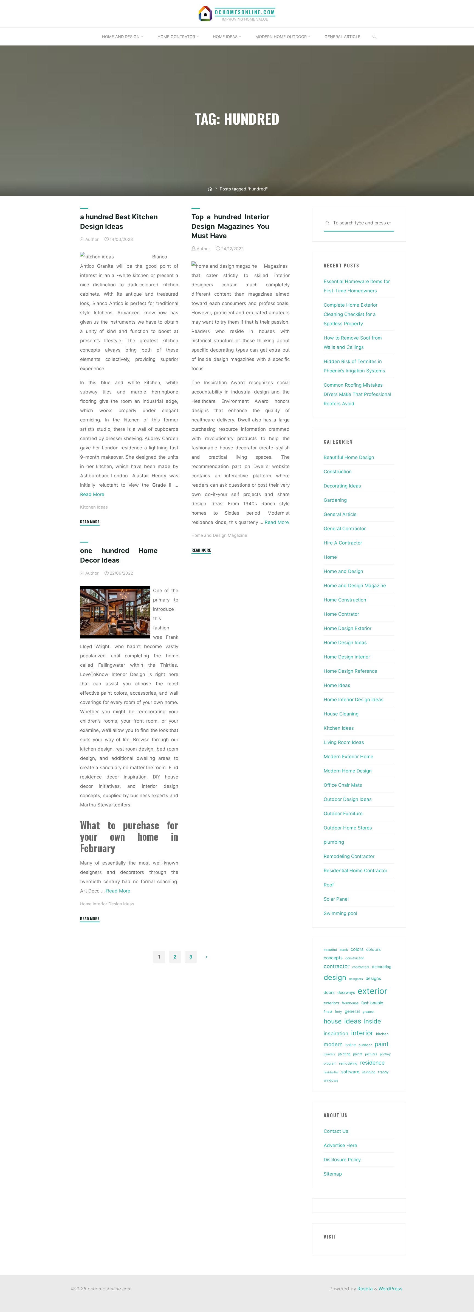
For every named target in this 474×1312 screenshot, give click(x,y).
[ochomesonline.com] (205, 13)
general (352, 1011)
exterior (372, 991)
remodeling (348, 1063)
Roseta (364, 1288)
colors (357, 949)
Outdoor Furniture (343, 813)
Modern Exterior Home (348, 756)
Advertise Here (340, 1145)
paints (357, 1054)
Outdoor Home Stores (348, 828)
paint (382, 1044)
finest (328, 1012)
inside (372, 1021)
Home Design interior (347, 657)
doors (329, 992)
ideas (352, 1021)
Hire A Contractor (343, 543)
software (350, 1071)
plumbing (334, 842)
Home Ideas (337, 685)
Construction (338, 471)
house (333, 1021)
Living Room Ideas (344, 742)
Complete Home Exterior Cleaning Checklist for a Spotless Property (350, 314)
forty (338, 1012)
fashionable (372, 1002)
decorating (381, 967)
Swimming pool (340, 913)
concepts (333, 957)
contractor (336, 966)
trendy (383, 1072)
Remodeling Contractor (349, 856)
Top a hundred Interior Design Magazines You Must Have (230, 226)
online (350, 1044)
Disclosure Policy (342, 1159)
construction (355, 958)
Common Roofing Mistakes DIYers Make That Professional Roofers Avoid (357, 394)
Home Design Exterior (347, 628)
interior (362, 1033)
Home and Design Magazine (219, 535)
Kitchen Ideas (94, 507)
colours (373, 949)
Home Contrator (341, 614)
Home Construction (345, 600)
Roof (329, 885)
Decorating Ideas (342, 486)
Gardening (335, 500)
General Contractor (345, 528)
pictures (371, 1054)
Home (330, 557)
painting (344, 1054)
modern (333, 1044)
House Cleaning (341, 714)
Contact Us (336, 1131)
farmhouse (350, 1003)
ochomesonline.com (245, 12)
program (330, 1063)
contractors (360, 967)
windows (331, 1080)
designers (356, 979)
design (335, 977)
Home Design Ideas (345, 642)
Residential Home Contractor (355, 870)
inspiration (336, 1033)
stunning (368, 1072)
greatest (368, 1012)
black (344, 950)
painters (329, 1054)
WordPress (390, 1288)
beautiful (330, 950)
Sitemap (333, 1174)
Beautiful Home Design (349, 457)
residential (331, 1072)
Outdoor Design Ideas (348, 799)
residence (372, 1062)
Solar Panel (336, 899)
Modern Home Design (348, 771)
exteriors (331, 1003)
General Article (340, 514)
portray (385, 1054)
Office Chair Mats (343, 785)
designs (373, 978)
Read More (92, 494)
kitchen (382, 1034)
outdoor (365, 1045)
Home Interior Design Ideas (107, 903)
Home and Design (343, 571)
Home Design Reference (350, 671)
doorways (346, 992)
